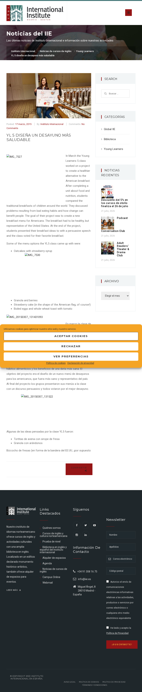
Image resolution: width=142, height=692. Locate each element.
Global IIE (109, 129)
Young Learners (113, 149)
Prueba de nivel (51, 541)
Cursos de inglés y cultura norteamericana (53, 534)
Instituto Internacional (51, 124)
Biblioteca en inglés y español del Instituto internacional (53, 550)
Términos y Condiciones (94, 685)
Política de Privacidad (117, 633)
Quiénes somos (52, 527)
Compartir (79, 467)
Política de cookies (56, 363)
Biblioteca (110, 139)
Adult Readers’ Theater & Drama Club (123, 249)
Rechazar (71, 346)
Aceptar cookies (71, 336)
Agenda (47, 563)
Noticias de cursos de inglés (53, 570)
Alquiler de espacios (54, 557)
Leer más (12, 590)
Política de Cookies (89, 682)
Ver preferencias (71, 356)
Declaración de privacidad (80, 363)
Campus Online (51, 577)
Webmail (48, 582)
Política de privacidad (114, 682)
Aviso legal (70, 682)
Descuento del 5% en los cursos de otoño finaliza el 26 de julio (114, 203)
